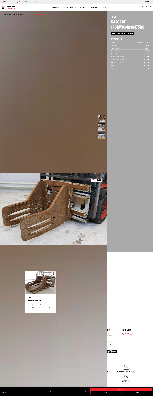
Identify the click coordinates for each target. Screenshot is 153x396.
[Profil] (146, 7)
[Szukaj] (142, 7)
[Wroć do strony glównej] (8, 7)
